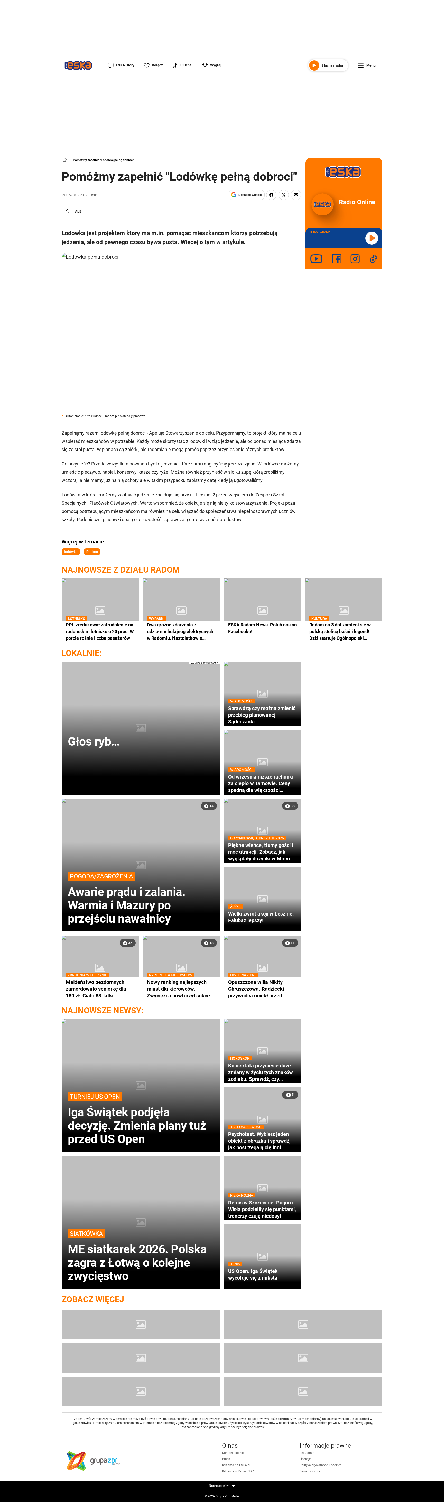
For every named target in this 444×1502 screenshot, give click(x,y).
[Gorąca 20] (303, 1358)
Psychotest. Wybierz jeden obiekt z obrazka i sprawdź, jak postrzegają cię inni (259, 1141)
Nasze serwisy (219, 1486)
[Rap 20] (141, 1358)
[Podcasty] (141, 1391)
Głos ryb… (94, 741)
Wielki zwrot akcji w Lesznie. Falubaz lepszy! (261, 916)
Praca (226, 1459)
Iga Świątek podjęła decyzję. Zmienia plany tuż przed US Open (137, 1119)
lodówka (71, 552)
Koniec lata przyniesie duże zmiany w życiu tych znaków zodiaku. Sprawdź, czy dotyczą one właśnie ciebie (260, 1072)
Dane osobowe (310, 1471)
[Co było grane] (141, 1324)
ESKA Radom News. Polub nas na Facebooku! (262, 628)
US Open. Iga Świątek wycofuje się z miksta (253, 1274)
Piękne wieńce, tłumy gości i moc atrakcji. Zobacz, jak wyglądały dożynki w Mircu (260, 852)
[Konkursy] (303, 1391)
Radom (92, 552)
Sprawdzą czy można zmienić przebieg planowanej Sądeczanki (261, 715)
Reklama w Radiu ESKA (238, 1471)
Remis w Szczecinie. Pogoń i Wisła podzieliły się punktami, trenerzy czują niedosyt (262, 1209)
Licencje (305, 1459)
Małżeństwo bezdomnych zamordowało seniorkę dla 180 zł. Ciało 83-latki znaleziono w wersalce (96, 989)
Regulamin (307, 1453)
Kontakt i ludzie (233, 1453)
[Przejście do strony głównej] (78, 65)
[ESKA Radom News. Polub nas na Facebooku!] (262, 610)
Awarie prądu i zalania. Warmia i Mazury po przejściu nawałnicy (126, 899)
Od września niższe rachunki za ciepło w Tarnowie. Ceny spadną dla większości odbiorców (260, 783)
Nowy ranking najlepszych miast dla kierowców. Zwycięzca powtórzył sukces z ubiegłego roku (179, 989)
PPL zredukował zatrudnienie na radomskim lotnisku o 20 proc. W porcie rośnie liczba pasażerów (100, 631)
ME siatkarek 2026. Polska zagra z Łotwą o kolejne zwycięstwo (137, 1256)
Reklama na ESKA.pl (236, 1465)
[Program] (303, 1324)
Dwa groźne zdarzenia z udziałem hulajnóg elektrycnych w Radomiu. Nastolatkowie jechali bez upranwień (180, 631)
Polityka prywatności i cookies (320, 1465)
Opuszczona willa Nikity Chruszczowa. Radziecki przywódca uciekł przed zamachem (256, 989)
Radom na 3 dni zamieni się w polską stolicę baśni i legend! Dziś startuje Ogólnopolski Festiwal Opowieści (340, 631)
